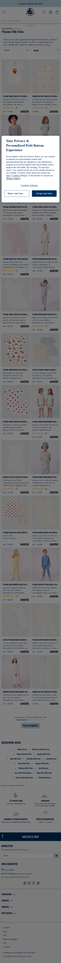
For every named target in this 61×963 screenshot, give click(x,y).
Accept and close (44, 193)
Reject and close (15, 193)
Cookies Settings (29, 185)
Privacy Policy (13, 178)
